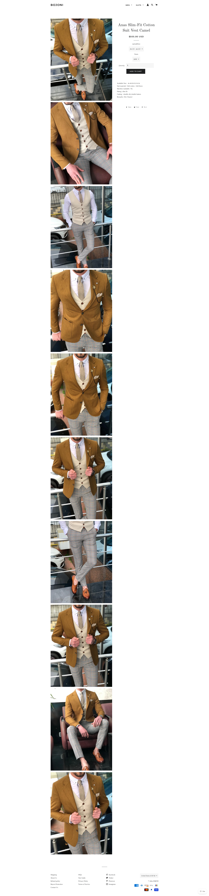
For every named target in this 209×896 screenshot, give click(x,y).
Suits (139, 5)
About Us (54, 878)
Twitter (110, 878)
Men (128, 5)
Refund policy (55, 881)
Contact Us (54, 887)
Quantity (122, 65)
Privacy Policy (83, 881)
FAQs (80, 875)
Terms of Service (84, 884)
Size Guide (81, 878)
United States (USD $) (148, 876)
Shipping (54, 875)
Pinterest (111, 881)
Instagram (112, 884)
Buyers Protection (57, 884)
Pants (136, 54)
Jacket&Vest (136, 44)
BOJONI (57, 5)
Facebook (111, 875)
